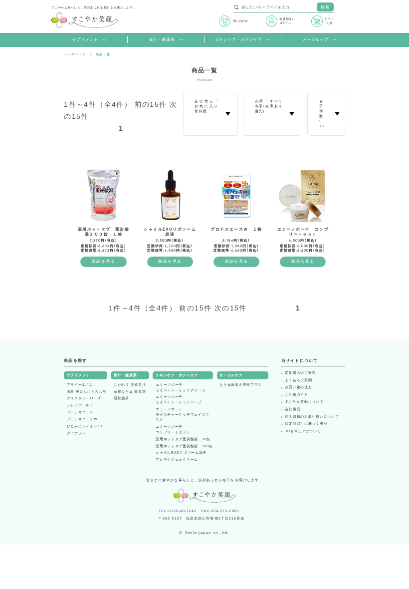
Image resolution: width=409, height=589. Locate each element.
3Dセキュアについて (303, 431)
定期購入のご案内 (300, 373)
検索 (325, 7)
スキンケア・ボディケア (238, 39)
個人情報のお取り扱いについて (312, 417)
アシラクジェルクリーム (177, 460)
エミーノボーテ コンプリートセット (303, 232)
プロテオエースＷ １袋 (236, 229)
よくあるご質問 (298, 380)
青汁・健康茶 (162, 39)
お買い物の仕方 (298, 387)
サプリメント (85, 39)
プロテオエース (80, 412)
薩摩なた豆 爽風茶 (130, 392)
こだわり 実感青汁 (130, 385)
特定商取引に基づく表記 (306, 424)
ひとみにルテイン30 (84, 426)
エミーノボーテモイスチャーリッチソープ (179, 399)
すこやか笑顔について (304, 402)
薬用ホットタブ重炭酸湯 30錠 (183, 439)
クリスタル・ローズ (84, 398)
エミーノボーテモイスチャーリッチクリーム (180, 387)
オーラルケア (316, 39)
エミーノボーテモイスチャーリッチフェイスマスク (182, 414)
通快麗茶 (121, 398)
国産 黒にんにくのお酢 (87, 392)
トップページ (75, 54)
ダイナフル (76, 433)
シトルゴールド (80, 405)
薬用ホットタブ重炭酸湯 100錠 (184, 446)
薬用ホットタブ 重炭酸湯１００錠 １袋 (103, 232)
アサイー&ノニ (80, 385)
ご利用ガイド (296, 395)
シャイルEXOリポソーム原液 (170, 232)
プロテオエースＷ (82, 419)
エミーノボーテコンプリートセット (173, 429)
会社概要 (292, 409)
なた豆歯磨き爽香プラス (240, 385)
